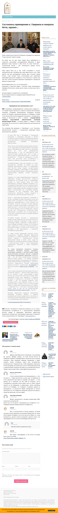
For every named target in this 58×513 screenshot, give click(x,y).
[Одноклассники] (7, 326)
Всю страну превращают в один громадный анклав (48, 68)
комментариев (48, 376)
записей (46, 374)
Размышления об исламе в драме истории (19, 290)
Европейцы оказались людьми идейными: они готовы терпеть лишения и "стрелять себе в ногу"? (49, 53)
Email (16, 466)
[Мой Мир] (9, 326)
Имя (3, 466)
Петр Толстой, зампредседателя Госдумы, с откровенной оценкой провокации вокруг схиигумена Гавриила (10, 337)
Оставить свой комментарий (10, 322)
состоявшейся (32, 265)
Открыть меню (8, 16)
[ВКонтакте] (3, 326)
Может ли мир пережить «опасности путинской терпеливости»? (49, 127)
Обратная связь (6, 494)
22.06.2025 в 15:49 (13, 432)
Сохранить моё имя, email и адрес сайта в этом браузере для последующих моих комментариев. (21, 475)
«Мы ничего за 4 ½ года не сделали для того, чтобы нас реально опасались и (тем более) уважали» (49, 108)
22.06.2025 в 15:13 (13, 409)
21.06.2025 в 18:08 (13, 397)
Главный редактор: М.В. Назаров (10, 490)
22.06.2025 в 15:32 (14, 424)
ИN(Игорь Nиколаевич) (16, 372)
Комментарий (5, 451)
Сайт (29, 466)
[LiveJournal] (11, 326)
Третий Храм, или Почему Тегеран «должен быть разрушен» (27, 336)
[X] (5, 326)
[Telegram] (13, 326)
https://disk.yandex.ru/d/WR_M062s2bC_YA (14, 438)
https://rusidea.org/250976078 (32, 319)
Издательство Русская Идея (8, 9)
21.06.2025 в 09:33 (13, 373)
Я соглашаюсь (51, 510)
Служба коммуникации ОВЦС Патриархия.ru (19, 302)
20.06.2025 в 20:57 (13, 352)
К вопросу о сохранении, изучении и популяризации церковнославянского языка (49, 88)
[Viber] (15, 326)
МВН (12, 423)
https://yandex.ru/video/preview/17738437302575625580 (16, 101)
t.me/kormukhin (6, 96)
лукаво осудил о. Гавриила (27, 266)
